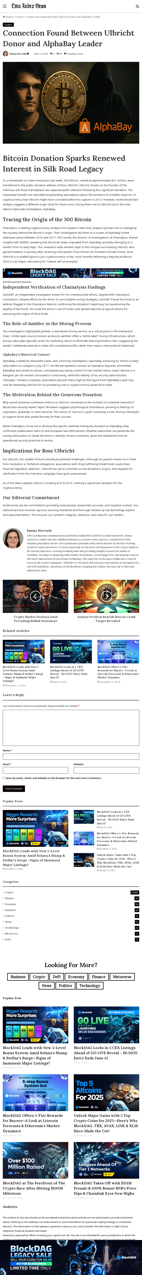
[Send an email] (28, 53)
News (8, 921)
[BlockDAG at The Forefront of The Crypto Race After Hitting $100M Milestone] (35, 1160)
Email (7, 764)
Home (9, 16)
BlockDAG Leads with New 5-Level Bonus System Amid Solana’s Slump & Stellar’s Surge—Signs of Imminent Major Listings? (23, 674)
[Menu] (4, 7)
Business (10, 910)
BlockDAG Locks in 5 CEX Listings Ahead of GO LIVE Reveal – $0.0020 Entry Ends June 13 (68, 672)
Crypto (19, 16)
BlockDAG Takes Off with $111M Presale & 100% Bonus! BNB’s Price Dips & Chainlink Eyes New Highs (105, 1188)
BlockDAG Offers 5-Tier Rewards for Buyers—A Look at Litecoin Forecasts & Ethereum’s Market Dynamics (118, 672)
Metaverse (11, 933)
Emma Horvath (17, 53)
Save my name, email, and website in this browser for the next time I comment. (54, 778)
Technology (12, 927)
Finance (9, 898)
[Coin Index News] (28, 6)
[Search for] (137, 7)
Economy (10, 904)
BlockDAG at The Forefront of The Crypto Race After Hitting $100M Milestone (34, 1188)
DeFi (8, 939)
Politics (9, 915)
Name (7, 750)
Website (79, 764)
